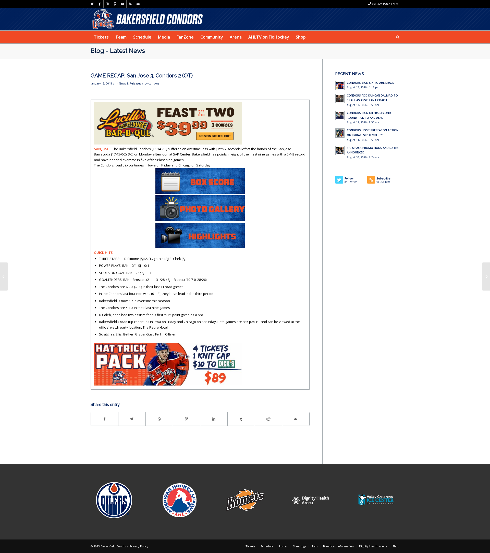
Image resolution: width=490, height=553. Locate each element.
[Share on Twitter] (131, 419)
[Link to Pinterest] (115, 4)
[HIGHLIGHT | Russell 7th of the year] (4, 276)
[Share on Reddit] (268, 419)
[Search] (396, 37)
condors (153, 83)
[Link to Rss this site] (130, 4)
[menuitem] (101, 37)
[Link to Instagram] (107, 4)
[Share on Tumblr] (241, 419)
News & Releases (130, 83)
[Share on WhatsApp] (159, 419)
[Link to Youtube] (122, 4)
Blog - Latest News (118, 50)
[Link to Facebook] (99, 4)
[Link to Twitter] (92, 4)
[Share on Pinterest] (186, 419)
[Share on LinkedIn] (213, 419)
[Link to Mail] (138, 4)
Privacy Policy (138, 546)
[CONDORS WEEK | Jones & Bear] (486, 276)
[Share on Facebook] (104, 419)
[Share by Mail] (295, 419)
